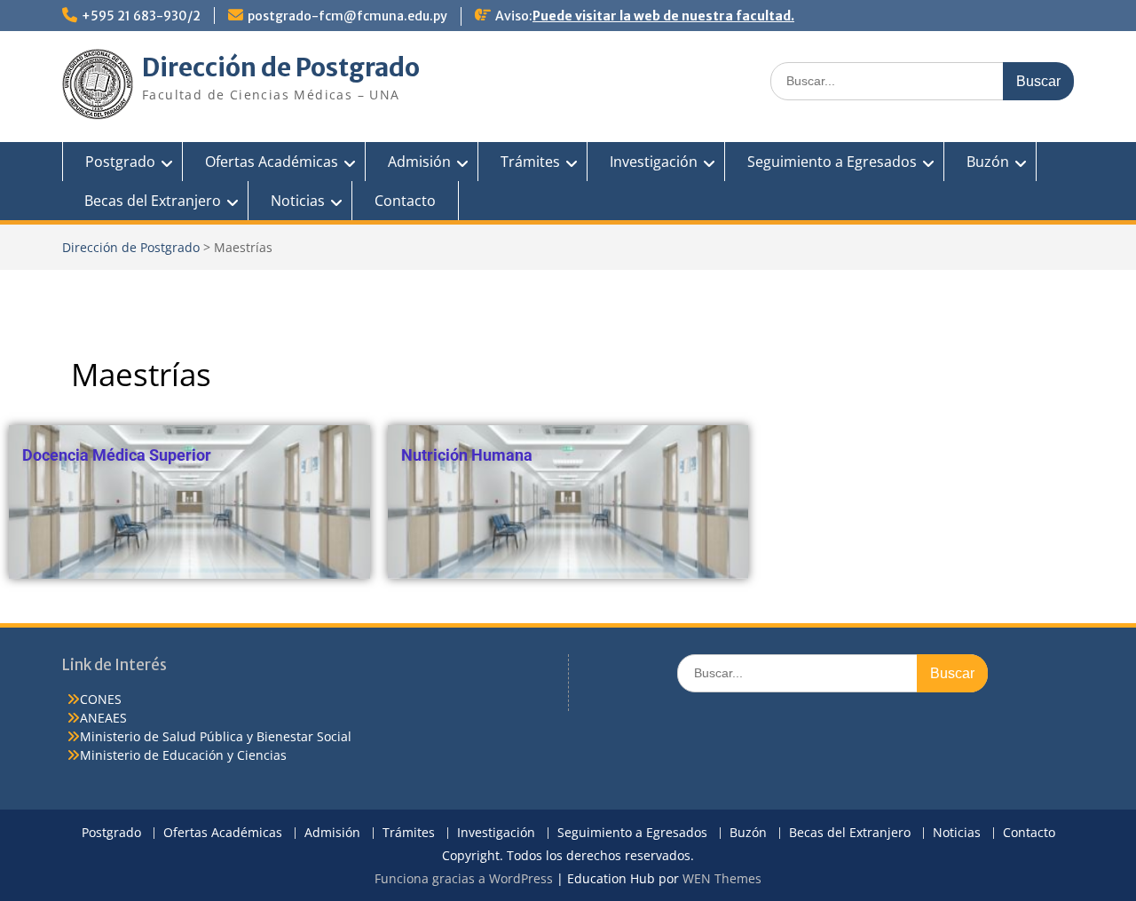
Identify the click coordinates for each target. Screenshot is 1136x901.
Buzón (987, 161)
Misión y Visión (684, 285)
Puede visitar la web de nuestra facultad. (663, 16)
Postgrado (120, 161)
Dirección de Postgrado (281, 67)
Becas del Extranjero (152, 200)
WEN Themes (721, 878)
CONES (101, 699)
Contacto (405, 200)
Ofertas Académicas (271, 161)
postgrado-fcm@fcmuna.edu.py (347, 16)
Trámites (530, 161)
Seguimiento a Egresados (832, 161)
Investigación (654, 161)
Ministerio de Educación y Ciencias (183, 755)
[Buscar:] (922, 80)
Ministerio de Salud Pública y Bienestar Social (215, 736)
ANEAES (103, 717)
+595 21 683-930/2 (141, 16)
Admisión (419, 161)
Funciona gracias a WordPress (464, 878)
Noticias (298, 200)
